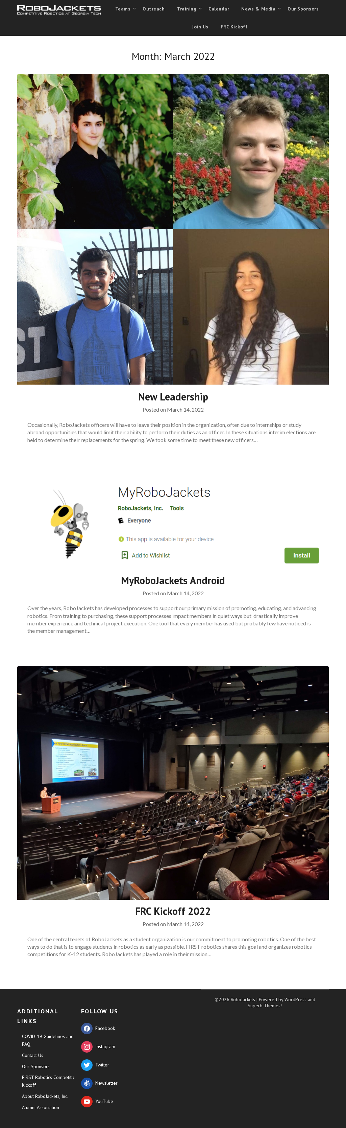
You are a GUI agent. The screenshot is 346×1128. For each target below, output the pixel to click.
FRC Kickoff (234, 27)
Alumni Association (40, 1107)
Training (186, 9)
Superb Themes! (265, 1006)
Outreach (154, 9)
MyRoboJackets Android (173, 580)
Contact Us (32, 1055)
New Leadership (173, 396)
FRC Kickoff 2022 (173, 911)
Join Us (200, 27)
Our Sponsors (303, 9)
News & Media (258, 9)
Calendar (218, 9)
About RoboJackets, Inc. (45, 1096)
